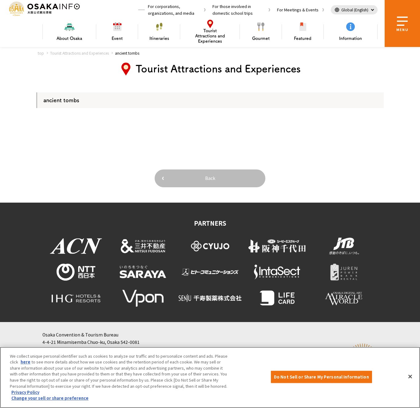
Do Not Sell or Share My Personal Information (321, 377)
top (41, 53)
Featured (302, 38)
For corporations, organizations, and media (171, 9)
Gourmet (261, 38)
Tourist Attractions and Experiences (79, 53)
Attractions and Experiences (210, 36)
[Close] (410, 376)
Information (350, 38)
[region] (210, 377)
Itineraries (159, 38)
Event (117, 38)
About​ (69, 38)
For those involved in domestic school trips (232, 9)
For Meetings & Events (298, 10)
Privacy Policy (25, 392)
